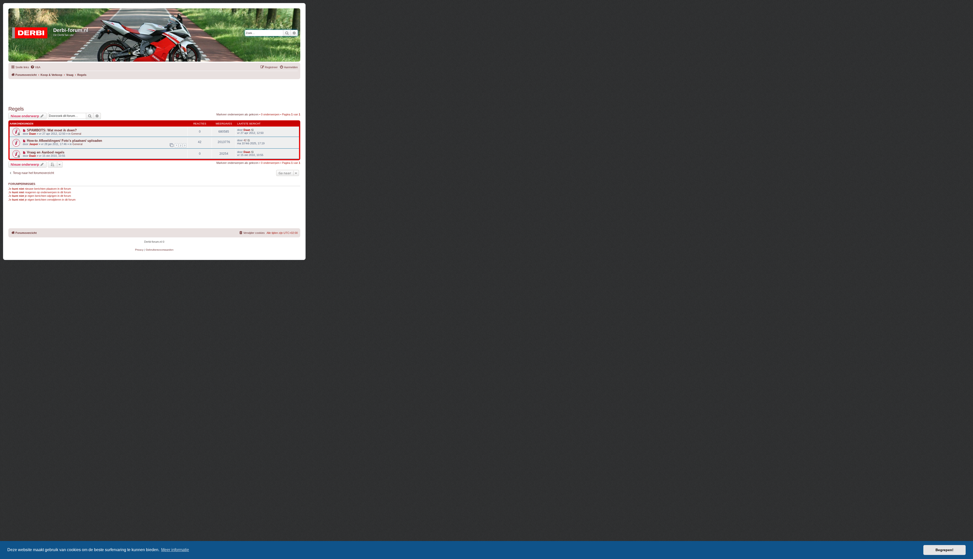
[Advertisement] (154, 90)
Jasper (33, 144)
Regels (16, 109)
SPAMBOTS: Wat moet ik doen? (52, 130)
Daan (32, 133)
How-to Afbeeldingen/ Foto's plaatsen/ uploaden (64, 141)
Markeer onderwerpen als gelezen (237, 114)
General (76, 133)
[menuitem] (35, 67)
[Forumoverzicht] (31, 32)
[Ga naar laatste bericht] (252, 129)
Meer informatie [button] (175, 550)
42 (245, 140)
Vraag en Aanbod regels (45, 152)
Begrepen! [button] (944, 550)
